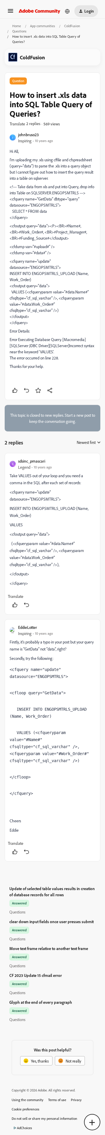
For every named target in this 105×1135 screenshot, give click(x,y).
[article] (52, 534)
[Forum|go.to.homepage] (39, 11)
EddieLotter (27, 627)
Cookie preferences (25, 1109)
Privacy (76, 1100)
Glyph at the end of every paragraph (40, 1002)
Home (16, 26)
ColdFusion (72, 26)
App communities (42, 26)
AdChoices (24, 1128)
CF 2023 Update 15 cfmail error (35, 975)
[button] (10, 12)
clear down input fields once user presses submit (51, 921)
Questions (19, 31)
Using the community (27, 1100)
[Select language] (67, 11)
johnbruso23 (28, 134)
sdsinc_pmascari (31, 461)
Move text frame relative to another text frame (48, 948)
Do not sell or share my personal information (44, 1118)
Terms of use (57, 1100)
